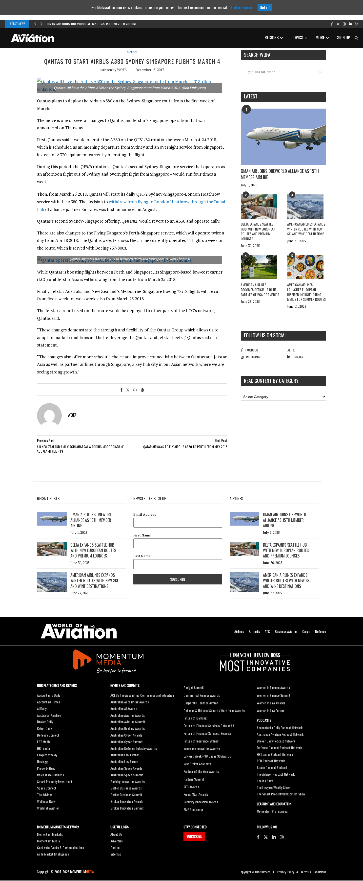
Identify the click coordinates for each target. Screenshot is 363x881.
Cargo (306, 631)
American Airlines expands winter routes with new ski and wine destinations (306, 228)
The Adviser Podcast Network (276, 774)
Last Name (141, 556)
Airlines (132, 52)
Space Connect (46, 787)
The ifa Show (265, 780)
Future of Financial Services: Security (207, 733)
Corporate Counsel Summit (201, 702)
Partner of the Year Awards (201, 771)
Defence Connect (48, 735)
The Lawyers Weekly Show (273, 787)
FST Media (43, 741)
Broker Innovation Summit (127, 808)
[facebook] (332, 23)
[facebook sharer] (121, 389)
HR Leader (43, 748)
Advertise (116, 840)
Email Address (144, 514)
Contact (115, 847)
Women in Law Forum (270, 710)
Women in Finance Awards (273, 687)
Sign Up (343, 37)
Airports (254, 631)
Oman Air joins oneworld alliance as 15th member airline (92, 24)
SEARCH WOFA (257, 54)
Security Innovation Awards (200, 801)
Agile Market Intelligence (53, 854)
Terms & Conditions (313, 871)
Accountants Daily (48, 695)
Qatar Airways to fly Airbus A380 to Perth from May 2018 (185, 446)
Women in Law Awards (271, 702)
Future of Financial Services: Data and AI (209, 725)
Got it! (265, 7)
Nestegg (42, 761)
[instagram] (344, 23)
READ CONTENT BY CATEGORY (271, 380)
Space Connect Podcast (272, 767)
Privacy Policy (285, 871)
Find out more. (242, 7)
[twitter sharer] (127, 389)
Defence (320, 631)
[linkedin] (350, 23)
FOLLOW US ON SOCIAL (265, 335)
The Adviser (44, 794)
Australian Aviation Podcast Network (280, 734)
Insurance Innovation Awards (201, 748)
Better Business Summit (126, 794)
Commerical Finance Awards (201, 695)
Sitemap (115, 854)
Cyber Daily (44, 728)
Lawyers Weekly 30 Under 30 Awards (207, 756)
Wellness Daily (46, 801)
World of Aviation (48, 808)
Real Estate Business (50, 774)
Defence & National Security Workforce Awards (214, 710)
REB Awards (191, 786)
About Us (116, 834)
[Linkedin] (274, 837)
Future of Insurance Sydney (200, 740)
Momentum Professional (272, 811)
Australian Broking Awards (127, 728)
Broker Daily (45, 721)
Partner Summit (193, 779)
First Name (142, 535)
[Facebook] (258, 837)
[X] (265, 837)
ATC (267, 631)
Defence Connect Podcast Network (279, 747)
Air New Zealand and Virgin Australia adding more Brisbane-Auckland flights (81, 449)
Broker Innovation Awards (126, 801)
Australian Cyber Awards (126, 735)
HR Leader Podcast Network (275, 754)
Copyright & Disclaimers (254, 871)
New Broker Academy (197, 763)
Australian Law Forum (124, 761)
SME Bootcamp (193, 809)
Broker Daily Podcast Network (276, 740)
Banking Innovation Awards (127, 781)
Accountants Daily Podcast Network (279, 727)
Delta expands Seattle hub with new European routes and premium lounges (258, 231)
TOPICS (297, 37)
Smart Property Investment (54, 781)
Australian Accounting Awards (129, 701)
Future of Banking (195, 717)
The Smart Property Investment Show (281, 793)
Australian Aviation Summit (127, 721)
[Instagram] (282, 837)
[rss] (356, 23)
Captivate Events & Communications (60, 847)
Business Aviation (286, 631)
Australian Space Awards (126, 768)
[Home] (79, 631)
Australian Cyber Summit (126, 741)
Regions (272, 37)
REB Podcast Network (271, 760)
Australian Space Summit (126, 774)
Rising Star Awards (195, 794)
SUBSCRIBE (194, 836)
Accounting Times (48, 701)
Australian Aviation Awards (127, 715)
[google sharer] (135, 389)
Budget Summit (193, 687)
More (320, 37)
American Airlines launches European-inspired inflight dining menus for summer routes (306, 292)
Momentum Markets (50, 834)
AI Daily (41, 708)
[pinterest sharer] (142, 389)
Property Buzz (46, 768)
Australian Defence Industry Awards (133, 748)
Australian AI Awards (123, 708)
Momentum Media (48, 840)
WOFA (122, 69)
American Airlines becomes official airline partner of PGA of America (260, 289)
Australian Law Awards (125, 754)
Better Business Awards (126, 787)
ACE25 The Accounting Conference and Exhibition (142, 695)
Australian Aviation (49, 715)
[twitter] (338, 23)
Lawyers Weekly (47, 754)
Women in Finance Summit (273, 695)
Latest (251, 96)
